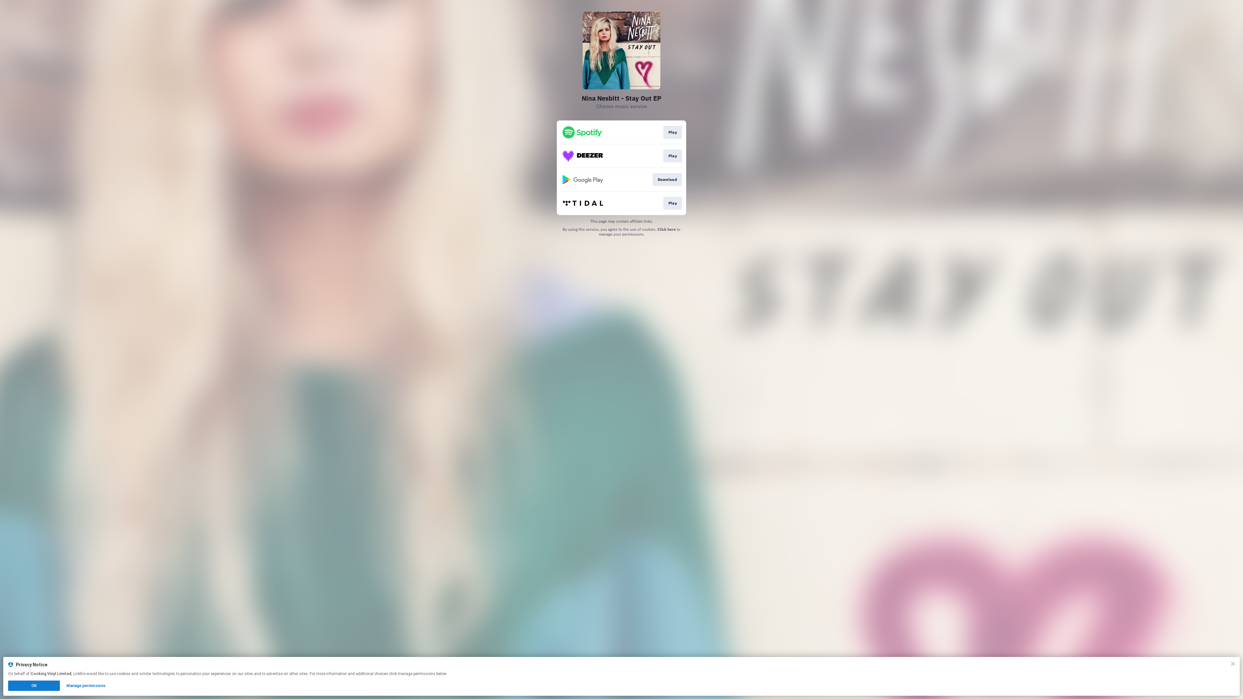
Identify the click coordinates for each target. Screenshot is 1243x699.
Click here (666, 229)
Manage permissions (86, 685)
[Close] (1233, 664)
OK (34, 685)
